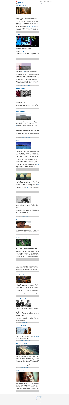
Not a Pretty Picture (20, 274)
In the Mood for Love (22, 51)
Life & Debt (24, 71)
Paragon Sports (24, 124)
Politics (28, 85)
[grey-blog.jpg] (17, 263)
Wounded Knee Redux (20, 195)
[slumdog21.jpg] (23, 13)
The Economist (21, 54)
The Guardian (23, 364)
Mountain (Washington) (20, 111)
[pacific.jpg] (23, 148)
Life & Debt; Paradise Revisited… (23, 62)
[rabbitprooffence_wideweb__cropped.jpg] (23, 333)
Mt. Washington (29, 121)
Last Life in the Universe (21, 34)
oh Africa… (18, 219)
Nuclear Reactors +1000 (21, 172)
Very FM (19, 2)
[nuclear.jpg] (23, 180)
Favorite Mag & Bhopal (20, 88)
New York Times (37, 54)
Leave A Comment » (34, 85)
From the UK (17, 181)
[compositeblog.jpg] (23, 96)
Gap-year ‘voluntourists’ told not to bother (30, 26)
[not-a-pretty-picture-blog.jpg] (23, 282)
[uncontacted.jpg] (23, 245)
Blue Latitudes (37, 164)
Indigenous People (26, 85)
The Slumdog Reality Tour (21, 5)
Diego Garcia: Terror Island (21, 343)
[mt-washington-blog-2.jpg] (23, 119)
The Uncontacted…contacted (22, 237)
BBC (31, 383)
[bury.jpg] (23, 203)
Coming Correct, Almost (21, 325)
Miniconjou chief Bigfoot (20, 204)
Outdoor (22, 137)
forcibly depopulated (21, 360)
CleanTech (28, 187)
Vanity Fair (17, 162)
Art (21, 108)
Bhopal (27, 101)
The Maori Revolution (20, 370)
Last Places (27, 256)
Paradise (17, 140)
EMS (26, 124)
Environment (22, 85)
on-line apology (34, 337)
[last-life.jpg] (27, 46)
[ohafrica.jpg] (23, 227)
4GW (17, 262)
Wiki (32, 160)
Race (29, 85)
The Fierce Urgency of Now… (22, 298)
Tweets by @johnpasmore (24, 394)
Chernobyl (38, 184)
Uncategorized (25, 340)
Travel (31, 85)
